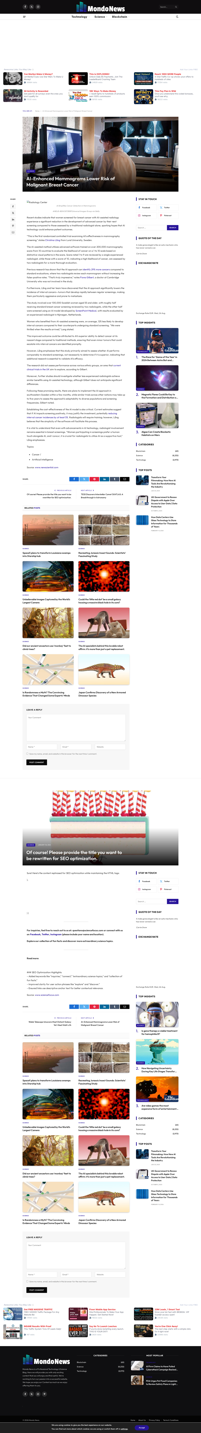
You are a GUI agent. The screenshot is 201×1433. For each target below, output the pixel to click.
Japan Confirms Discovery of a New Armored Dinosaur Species (102, 694)
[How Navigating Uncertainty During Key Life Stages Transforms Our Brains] (157, 1051)
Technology (79, 16)
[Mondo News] (100, 7)
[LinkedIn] (13, 219)
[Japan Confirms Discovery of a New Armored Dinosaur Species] (103, 669)
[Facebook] (13, 206)
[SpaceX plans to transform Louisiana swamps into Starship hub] (48, 530)
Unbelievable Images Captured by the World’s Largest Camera (46, 601)
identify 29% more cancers (96, 269)
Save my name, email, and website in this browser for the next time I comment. (63, 754)
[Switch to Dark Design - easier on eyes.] (176, 16)
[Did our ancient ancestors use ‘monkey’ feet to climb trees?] (48, 623)
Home (37, 111)
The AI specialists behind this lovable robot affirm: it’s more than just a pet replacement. (101, 647)
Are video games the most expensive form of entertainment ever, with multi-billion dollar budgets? (159, 1107)
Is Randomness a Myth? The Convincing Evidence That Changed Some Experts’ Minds (46, 694)
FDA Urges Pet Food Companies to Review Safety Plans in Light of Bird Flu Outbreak (161, 1383)
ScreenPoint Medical (86, 310)
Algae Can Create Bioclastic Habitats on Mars (156, 433)
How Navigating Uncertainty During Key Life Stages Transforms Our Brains (160, 1070)
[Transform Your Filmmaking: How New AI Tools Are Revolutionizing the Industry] (142, 480)
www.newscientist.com (46, 467)
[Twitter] (13, 213)
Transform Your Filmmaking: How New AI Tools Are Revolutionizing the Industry (163, 482)
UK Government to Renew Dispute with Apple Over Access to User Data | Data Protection (164, 502)
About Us (142, 1420)
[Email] (13, 232)
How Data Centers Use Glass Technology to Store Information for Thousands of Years (164, 522)
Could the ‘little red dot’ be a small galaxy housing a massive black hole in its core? (99, 601)
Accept (142, 1427)
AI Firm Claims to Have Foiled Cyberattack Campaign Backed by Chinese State (161, 1368)
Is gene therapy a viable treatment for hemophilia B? (159, 1032)
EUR (151, 313)
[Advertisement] (100, 44)
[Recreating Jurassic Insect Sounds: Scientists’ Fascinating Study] (103, 530)
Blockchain (119, 16)
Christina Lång (52, 240)
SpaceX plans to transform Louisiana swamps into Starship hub (47, 554)
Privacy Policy (154, 1420)
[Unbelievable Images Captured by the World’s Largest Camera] (48, 576)
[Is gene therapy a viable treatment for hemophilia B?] (157, 1014)
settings (124, 1429)
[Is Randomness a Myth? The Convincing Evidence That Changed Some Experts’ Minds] (48, 669)
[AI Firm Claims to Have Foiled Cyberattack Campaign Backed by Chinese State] (137, 1365)
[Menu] (24, 17)
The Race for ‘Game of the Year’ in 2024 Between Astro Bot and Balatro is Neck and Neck (159, 359)
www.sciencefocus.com (47, 994)
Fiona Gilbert (87, 277)
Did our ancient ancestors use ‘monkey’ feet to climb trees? (47, 647)
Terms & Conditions (170, 1420)
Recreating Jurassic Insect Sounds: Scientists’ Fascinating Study (102, 554)
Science (99, 16)
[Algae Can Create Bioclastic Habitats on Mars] (157, 415)
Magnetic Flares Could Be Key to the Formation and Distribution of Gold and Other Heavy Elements (159, 396)
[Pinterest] (13, 225)
